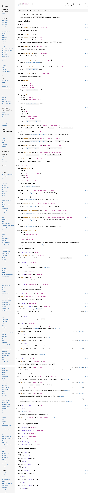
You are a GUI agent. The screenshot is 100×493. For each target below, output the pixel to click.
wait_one (26, 94)
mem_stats (26, 203)
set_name (26, 138)
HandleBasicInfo (49, 145)
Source (20, 6)
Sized (25, 316)
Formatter (37, 265)
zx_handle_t (43, 27)
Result (57, 60)
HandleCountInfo (49, 152)
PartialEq (25, 359)
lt (21, 382)
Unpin (24, 439)
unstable (81, 331)
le (21, 388)
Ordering (47, 326)
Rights (49, 60)
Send (23, 433)
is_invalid (27, 37)
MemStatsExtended (55, 210)
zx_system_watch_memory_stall (34, 245)
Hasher (30, 306)
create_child (27, 168)
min (21, 340)
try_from (23, 417)
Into (28, 473)
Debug (24, 262)
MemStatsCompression (59, 217)
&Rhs (34, 367)
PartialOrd (26, 374)
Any (25, 452)
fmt (21, 265)
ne (21, 367)
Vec (44, 197)
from (21, 277)
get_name (26, 132)
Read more (46, 267)
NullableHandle (44, 73)
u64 (26, 113)
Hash (23, 303)
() (28, 87)
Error (24, 411)
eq (21, 361)
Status (66, 60)
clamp (22, 349)
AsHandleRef (26, 252)
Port (27, 111)
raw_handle (27, 27)
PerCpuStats (50, 197)
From (23, 274)
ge (21, 399)
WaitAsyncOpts (32, 116)
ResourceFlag (35, 173)
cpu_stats (26, 197)
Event (29, 239)
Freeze (24, 427)
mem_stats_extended (30, 210)
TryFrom (25, 409)
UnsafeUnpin (26, 442)
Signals (32, 83)
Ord (23, 323)
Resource (25, 25)
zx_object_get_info (31, 193)
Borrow (26, 458)
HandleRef (44, 53)
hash (21, 306)
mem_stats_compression (31, 217)
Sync (23, 436)
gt (21, 393)
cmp (21, 326)
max (21, 331)
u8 (28, 179)
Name (43, 132)
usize (27, 177)
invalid (26, 34)
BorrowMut (28, 464)
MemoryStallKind (31, 234)
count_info (27, 152)
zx (18, 1)
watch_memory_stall (30, 230)
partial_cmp (24, 376)
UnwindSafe (26, 445)
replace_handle (28, 66)
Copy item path (33, 4)
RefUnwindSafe (27, 430)
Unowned (39, 46)
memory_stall (27, 224)
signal (25, 80)
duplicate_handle (29, 60)
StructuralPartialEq (29, 406)
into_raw (26, 39)
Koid (41, 159)
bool (40, 37)
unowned (26, 46)
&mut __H (47, 306)
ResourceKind (30, 172)
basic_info (27, 145)
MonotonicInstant (34, 99)
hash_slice (24, 311)
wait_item (26, 125)
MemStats (46, 203)
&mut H (49, 311)
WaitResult (25, 101)
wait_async (27, 108)
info (24, 190)
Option (28, 173)
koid (24, 159)
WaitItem (54, 125)
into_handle (27, 73)
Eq (23, 272)
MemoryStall (49, 224)
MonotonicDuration (35, 236)
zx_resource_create (31, 186)
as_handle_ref (28, 53)
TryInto (29, 485)
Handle (28, 274)
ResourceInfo (44, 190)
